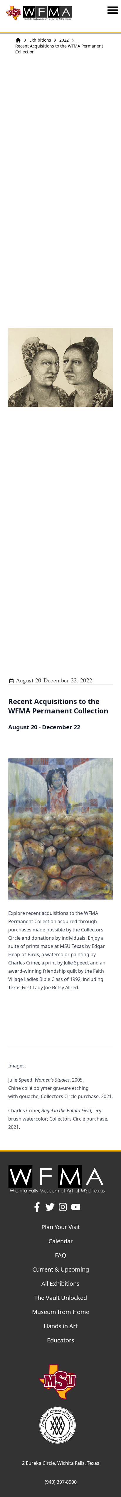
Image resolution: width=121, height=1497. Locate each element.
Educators (60, 1340)
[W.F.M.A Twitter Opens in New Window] (50, 1207)
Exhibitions (40, 40)
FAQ (60, 1255)
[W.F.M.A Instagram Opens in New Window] (63, 1207)
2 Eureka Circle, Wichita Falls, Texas (60, 1463)
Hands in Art (61, 1326)
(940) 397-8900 (61, 1482)
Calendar (60, 1241)
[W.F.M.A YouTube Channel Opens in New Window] (75, 1207)
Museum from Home (60, 1312)
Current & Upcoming (60, 1269)
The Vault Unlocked (60, 1298)
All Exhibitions (60, 1284)
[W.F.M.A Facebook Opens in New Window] (37, 1207)
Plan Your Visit (60, 1227)
